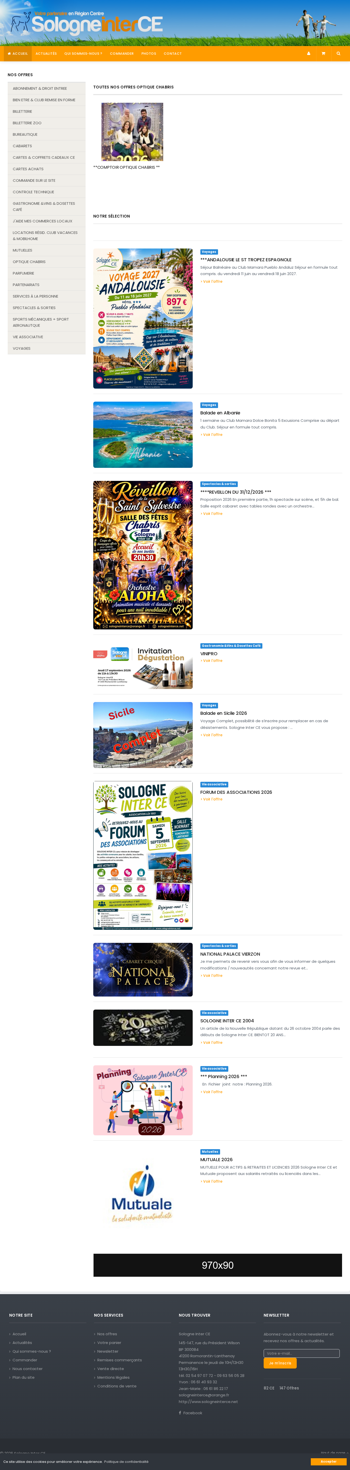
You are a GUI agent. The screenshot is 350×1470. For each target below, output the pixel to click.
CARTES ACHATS (28, 169)
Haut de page (333, 1452)
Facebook (192, 1413)
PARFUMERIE (23, 273)
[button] (309, 53)
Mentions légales (113, 1377)
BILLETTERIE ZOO (27, 123)
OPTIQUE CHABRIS (29, 261)
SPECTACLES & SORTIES (34, 307)
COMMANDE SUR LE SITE (34, 180)
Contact (173, 53)
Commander (122, 53)
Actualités (46, 53)
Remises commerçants (119, 1360)
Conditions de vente (117, 1386)
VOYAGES (21, 348)
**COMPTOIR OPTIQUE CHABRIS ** (126, 167)
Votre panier (109, 1342)
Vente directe (110, 1368)
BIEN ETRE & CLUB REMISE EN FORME (44, 100)
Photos (148, 53)
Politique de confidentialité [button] (126, 1461)
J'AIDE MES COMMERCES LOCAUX (42, 221)
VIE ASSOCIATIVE (28, 337)
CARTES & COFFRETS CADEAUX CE (44, 157)
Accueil (20, 53)
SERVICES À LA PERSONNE (35, 296)
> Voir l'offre (211, 281)
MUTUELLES (22, 250)
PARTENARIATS (26, 284)
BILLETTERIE (22, 111)
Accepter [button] (329, 1462)
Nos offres (107, 1334)
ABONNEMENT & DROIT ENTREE (40, 88)
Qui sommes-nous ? (83, 53)
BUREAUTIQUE (25, 134)
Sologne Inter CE (194, 1334)
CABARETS (22, 146)
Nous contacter (28, 1368)
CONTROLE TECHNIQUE (33, 192)
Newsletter (107, 1351)
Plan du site (24, 1377)
